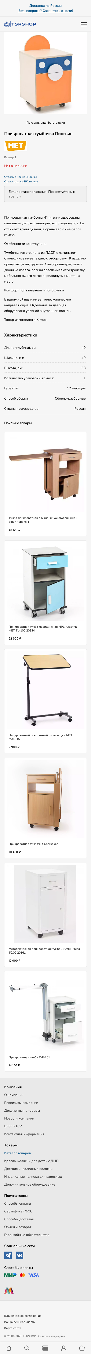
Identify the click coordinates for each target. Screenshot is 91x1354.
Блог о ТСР (13, 1126)
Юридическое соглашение (22, 1316)
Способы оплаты (17, 1203)
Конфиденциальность (19, 1322)
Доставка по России (45, 5)
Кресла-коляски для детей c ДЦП (31, 1161)
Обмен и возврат (17, 1227)
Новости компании (19, 1118)
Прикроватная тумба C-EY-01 (29, 1057)
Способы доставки (19, 1219)
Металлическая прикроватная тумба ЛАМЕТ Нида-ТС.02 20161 (45, 951)
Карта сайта (12, 1328)
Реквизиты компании (21, 1102)
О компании (13, 1095)
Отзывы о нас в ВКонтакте (21, 181)
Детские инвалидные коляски (28, 1168)
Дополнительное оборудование (29, 1184)
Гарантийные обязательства (27, 1235)
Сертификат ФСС (18, 1211)
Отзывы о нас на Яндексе (20, 177)
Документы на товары (22, 1110)
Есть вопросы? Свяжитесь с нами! (45, 10)
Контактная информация (24, 1134)
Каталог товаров (17, 1153)
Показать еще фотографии (45, 123)
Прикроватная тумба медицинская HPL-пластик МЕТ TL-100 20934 (43, 629)
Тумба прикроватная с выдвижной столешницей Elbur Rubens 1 (43, 520)
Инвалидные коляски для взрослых (33, 1176)
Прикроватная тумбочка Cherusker (33, 844)
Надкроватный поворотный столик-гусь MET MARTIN (40, 737)
